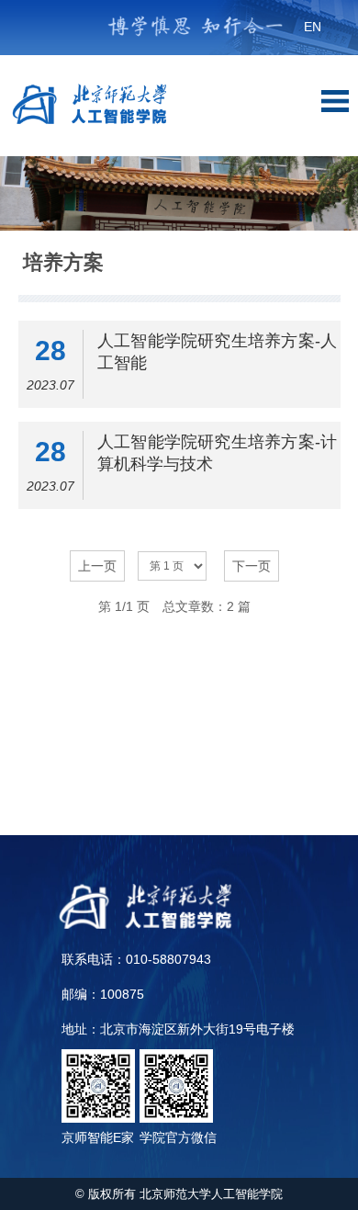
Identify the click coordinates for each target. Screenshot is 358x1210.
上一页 (97, 566)
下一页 (251, 566)
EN (312, 26)
